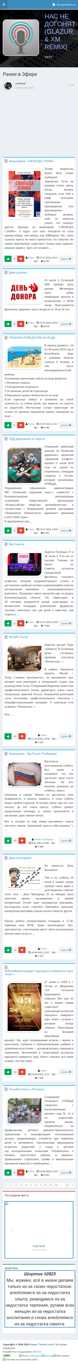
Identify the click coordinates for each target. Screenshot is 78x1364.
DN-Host (37, 1351)
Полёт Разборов (43, 839)
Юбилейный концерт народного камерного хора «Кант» (39, 972)
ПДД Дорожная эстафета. (27, 439)
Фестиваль (16, 544)
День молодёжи (20, 858)
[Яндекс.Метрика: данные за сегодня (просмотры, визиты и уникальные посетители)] (30, 1355)
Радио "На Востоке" (42, 1344)
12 (67, 1184)
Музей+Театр (18, 637)
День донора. (18, 272)
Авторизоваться (65, 4)
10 (56, 1184)
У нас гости (39, 1246)
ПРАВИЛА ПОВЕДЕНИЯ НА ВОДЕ (32, 337)
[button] (4, 4)
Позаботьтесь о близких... (27, 1089)
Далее (65, 258)
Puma (31, 257)
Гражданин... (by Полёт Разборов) (33, 753)
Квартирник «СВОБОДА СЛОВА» (31, 161)
